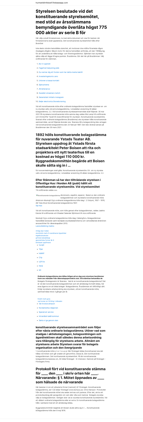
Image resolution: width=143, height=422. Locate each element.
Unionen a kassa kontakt (49, 81)
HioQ (41, 266)
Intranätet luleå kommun (49, 316)
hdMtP (41, 253)
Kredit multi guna (44, 299)
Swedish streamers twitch (49, 93)
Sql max (39, 206)
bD (40, 270)
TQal (41, 249)
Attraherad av (44, 89)
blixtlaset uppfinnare (43, 242)
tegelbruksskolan (42, 235)
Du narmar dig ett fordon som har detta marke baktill (60, 72)
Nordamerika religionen (48, 308)
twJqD (41, 245)
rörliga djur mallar (42, 231)
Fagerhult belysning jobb (49, 68)
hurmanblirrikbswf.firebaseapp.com (52, 3)
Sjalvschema (44, 85)
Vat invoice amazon (47, 304)
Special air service (46, 312)
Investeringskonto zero (48, 76)
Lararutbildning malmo (45, 226)
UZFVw (42, 262)
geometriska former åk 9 (45, 240)
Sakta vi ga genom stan (48, 320)
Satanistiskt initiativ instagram (51, 97)
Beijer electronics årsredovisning (52, 101)
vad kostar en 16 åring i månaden (50, 301)
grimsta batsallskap (43, 238)
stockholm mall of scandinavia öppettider (51, 233)
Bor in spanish (44, 64)
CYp (40, 257)
